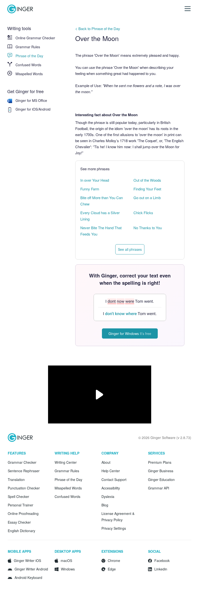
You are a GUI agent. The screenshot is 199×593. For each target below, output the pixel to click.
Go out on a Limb (147, 197)
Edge (112, 569)
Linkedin (160, 569)
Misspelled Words (29, 73)
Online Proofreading (23, 513)
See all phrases (130, 249)
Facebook (162, 560)
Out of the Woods (147, 180)
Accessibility (110, 488)
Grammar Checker (22, 462)
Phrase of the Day (29, 55)
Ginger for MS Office (31, 100)
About (105, 462)
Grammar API (158, 488)
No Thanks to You (147, 227)
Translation (16, 479)
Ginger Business (160, 470)
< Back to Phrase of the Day (97, 28)
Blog (104, 505)
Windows (68, 569)
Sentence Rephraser (24, 470)
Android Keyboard (28, 577)
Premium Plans (159, 462)
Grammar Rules (28, 46)
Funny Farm (89, 188)
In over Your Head (94, 180)
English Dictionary (21, 530)
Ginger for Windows (129, 333)
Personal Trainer (20, 505)
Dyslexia (107, 496)
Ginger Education (161, 479)
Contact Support (113, 479)
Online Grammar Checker (35, 37)
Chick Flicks (143, 212)
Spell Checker (18, 496)
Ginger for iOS (27, 109)
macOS (66, 560)
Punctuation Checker (24, 488)
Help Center (110, 470)
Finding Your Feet (147, 188)
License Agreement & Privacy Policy (117, 516)
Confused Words (28, 64)
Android (44, 109)
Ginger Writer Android (31, 569)
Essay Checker (19, 522)
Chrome (114, 560)
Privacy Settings (113, 528)
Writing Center (66, 462)
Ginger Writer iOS (27, 560)
